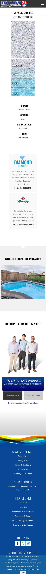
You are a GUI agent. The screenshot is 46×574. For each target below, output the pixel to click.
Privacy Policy (23, 460)
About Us (23, 503)
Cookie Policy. (34, 569)
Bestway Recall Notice (23, 474)
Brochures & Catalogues (23, 525)
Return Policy (23, 456)
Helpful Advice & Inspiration (23, 511)
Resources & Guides (23, 516)
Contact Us (23, 507)
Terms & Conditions (23, 465)
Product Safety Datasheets (23, 520)
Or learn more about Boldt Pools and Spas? (23, 403)
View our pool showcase (33, 395)
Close (23, 572)
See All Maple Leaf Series (23, 224)
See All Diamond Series (23, 188)
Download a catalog (12, 395)
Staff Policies (23, 469)
